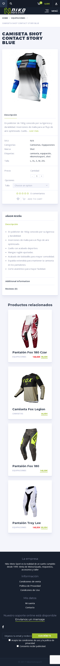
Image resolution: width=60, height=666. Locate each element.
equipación (45, 153)
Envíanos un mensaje (30, 619)
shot (48, 156)
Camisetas (35, 144)
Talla (7, 185)
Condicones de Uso (30, 590)
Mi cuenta (30, 603)
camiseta (34, 153)
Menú (55, 10)
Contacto (30, 607)
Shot (32, 149)
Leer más (34, 130)
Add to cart (35, 198)
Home (5, 18)
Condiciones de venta (30, 581)
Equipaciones (18, 18)
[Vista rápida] (46, 314)
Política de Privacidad (30, 585)
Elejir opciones (39, 356)
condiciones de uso (31, 640)
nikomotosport (37, 156)
